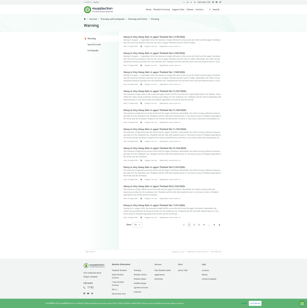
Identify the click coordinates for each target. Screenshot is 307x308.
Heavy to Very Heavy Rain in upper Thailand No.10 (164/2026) (155, 148)
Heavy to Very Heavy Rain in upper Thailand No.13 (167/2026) (155, 91)
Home (148, 9)
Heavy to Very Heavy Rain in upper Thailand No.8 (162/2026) (154, 186)
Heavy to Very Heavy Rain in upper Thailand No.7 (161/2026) (154, 205)
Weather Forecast (161, 9)
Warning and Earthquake (113, 19)
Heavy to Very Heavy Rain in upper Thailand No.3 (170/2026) (154, 37)
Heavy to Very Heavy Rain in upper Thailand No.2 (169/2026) (154, 53)
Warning (155, 19)
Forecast (93, 19)
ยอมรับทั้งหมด (255, 303)
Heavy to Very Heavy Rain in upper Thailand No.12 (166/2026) (155, 110)
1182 (90, 287)
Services (199, 9)
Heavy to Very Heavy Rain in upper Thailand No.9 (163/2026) (154, 167)
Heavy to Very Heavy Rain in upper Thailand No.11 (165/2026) (155, 129)
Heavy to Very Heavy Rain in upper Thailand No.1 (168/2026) (154, 72)
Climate (190, 9)
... (209, 224)
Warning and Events (137, 19)
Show (128, 224)
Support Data (178, 9)
